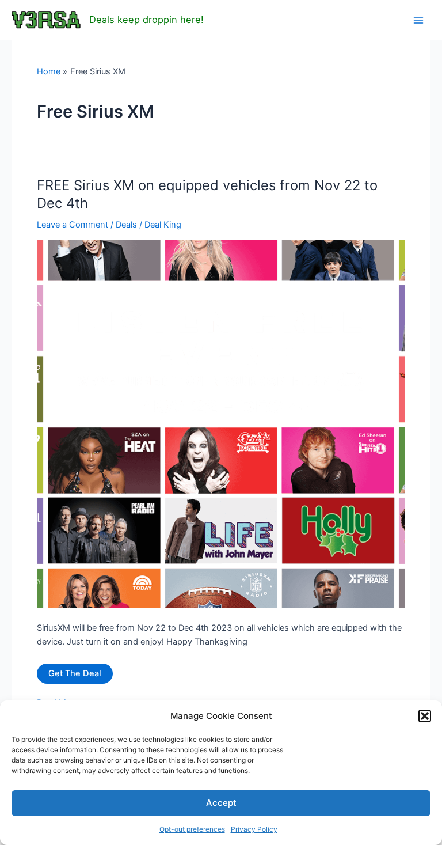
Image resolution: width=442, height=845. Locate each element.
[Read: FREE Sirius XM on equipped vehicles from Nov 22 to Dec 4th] (221, 423)
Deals (126, 224)
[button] (424, 716)
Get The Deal (74, 673)
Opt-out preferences (192, 829)
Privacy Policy (254, 829)
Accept (221, 802)
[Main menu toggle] (418, 20)
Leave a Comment (72, 224)
